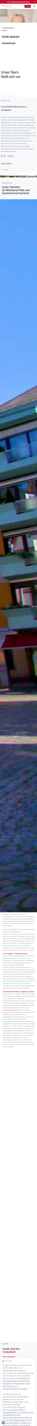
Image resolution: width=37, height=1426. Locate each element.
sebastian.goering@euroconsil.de (21, 2)
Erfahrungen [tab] (8, 1361)
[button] (3, 1422)
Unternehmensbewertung (10, 1010)
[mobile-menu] (34, 6)
